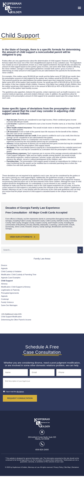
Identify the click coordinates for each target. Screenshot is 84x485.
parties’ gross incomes (63, 69)
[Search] (80, 250)
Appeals (4, 268)
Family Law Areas (42, 258)
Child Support (7, 281)
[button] (79, 7)
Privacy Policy (58, 467)
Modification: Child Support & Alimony (15, 287)
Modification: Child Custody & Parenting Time (18, 275)
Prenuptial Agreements (10, 293)
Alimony (4, 284)
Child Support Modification (11, 317)
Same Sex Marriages (9, 305)
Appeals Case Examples (10, 278)
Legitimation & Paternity (10, 290)
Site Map (67, 467)
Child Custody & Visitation (11, 271)
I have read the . (14, 392)
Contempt (5, 299)
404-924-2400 (42, 449)
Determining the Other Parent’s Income (16, 320)
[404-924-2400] (42, 444)
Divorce (4, 265)
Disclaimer (75, 467)
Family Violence (7, 302)
